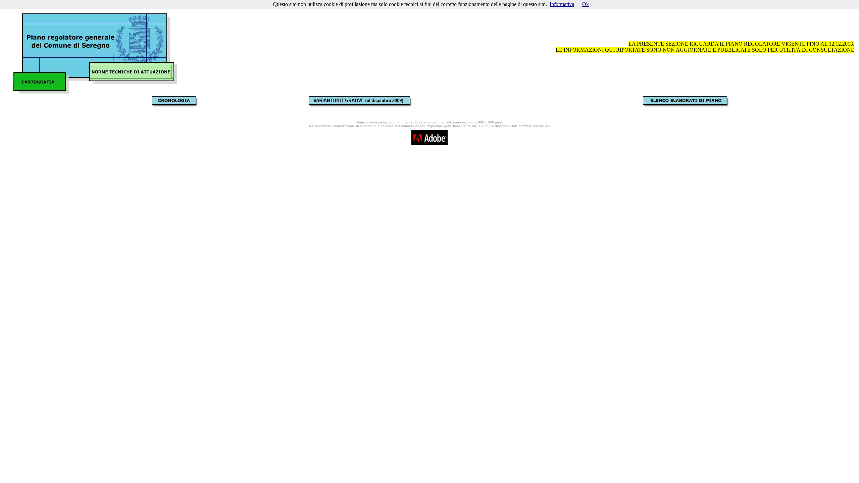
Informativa (562, 4)
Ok (585, 4)
